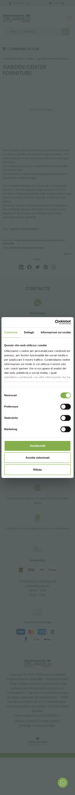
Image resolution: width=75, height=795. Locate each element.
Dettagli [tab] (29, 332)
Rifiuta (37, 469)
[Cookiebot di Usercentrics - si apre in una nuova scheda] (55, 322)
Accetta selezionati (37, 457)
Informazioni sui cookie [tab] (56, 332)
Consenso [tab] (10, 332)
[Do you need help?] (63, 783)
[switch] (65, 407)
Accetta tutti (37, 445)
